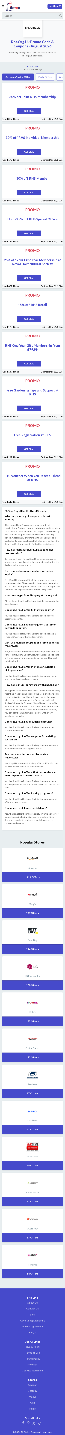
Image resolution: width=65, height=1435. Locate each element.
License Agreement (32, 1326)
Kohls (32, 1408)
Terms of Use (32, 1352)
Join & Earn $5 (55, 6)
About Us (32, 1302)
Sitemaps (32, 1364)
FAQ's (32, 1332)
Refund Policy (32, 1358)
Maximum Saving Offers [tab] (18, 76)
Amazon (32, 1384)
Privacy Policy (32, 1346)
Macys (32, 1396)
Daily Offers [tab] (45, 76)
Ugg (32, 1402)
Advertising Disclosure (32, 1320)
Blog (32, 1314)
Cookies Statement (32, 1370)
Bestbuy (32, 1390)
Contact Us (32, 1308)
